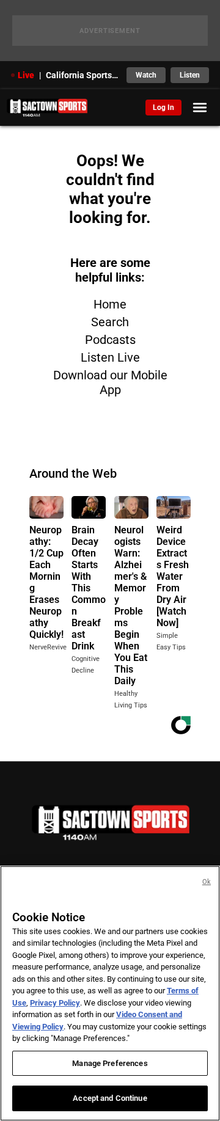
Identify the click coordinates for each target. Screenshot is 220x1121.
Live (26, 75)
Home (110, 304)
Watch (146, 75)
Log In (163, 107)
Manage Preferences (109, 1063)
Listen (190, 75)
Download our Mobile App (110, 382)
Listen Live (110, 357)
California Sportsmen (82, 75)
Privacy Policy (55, 1002)
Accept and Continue (110, 1098)
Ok (206, 882)
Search (110, 322)
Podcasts (110, 339)
